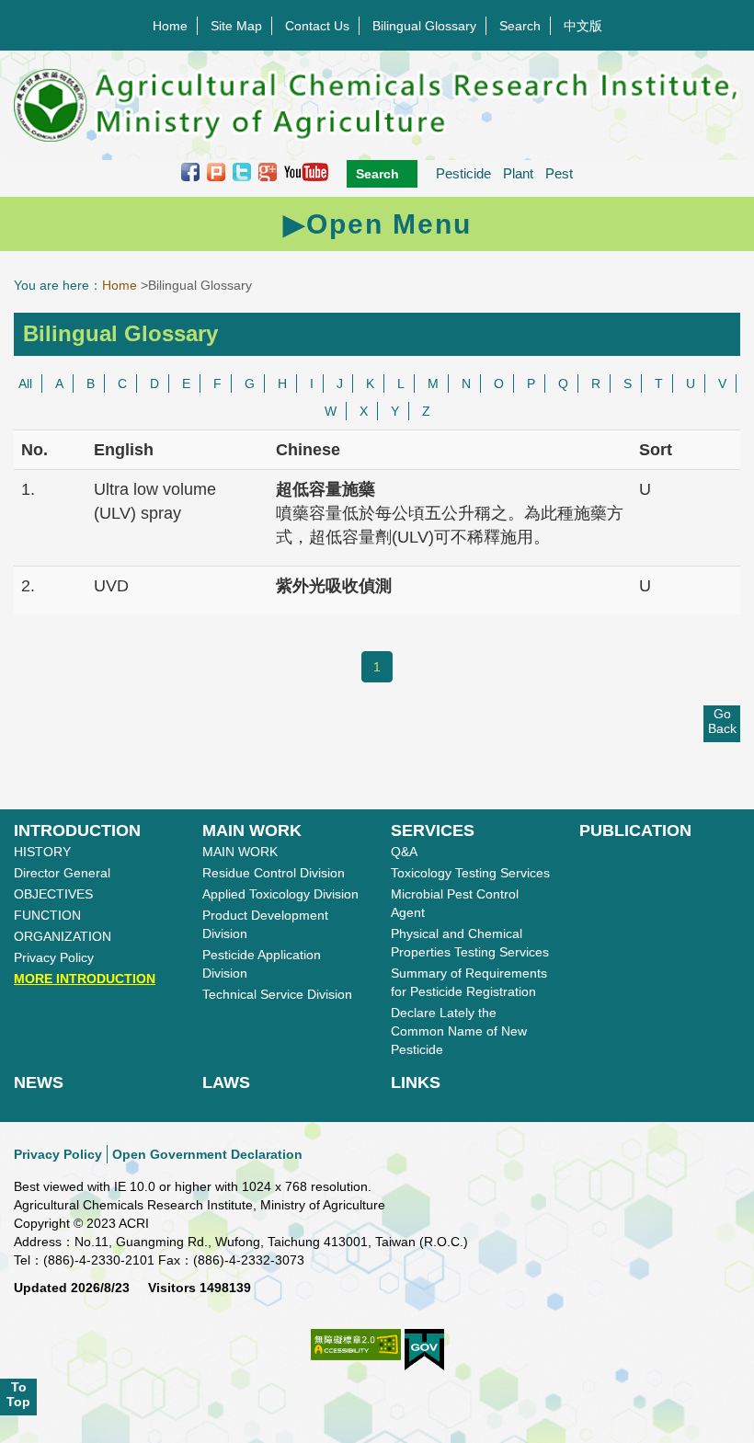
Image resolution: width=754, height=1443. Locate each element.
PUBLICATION (635, 830)
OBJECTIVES (53, 894)
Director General (62, 872)
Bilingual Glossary (424, 25)
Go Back (722, 721)
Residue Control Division (273, 872)
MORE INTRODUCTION (84, 978)
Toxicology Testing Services (470, 872)
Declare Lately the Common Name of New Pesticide (459, 1031)
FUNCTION (47, 915)
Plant (518, 173)
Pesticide (463, 173)
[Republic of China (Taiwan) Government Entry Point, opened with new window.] (424, 1349)
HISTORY (42, 851)
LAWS (226, 1082)
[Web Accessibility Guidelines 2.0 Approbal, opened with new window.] (356, 1354)
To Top (18, 1394)
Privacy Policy (54, 957)
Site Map (236, 25)
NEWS (38, 1082)
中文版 (583, 25)
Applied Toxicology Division (280, 894)
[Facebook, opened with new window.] (190, 171)
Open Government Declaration (207, 1154)
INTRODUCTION (77, 830)
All (25, 383)
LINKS (415, 1082)
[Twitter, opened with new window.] (242, 171)
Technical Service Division (277, 994)
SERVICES (432, 830)
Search (520, 25)
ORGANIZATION (62, 936)
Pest (559, 173)
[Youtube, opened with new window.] (306, 171)
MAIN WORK (252, 830)
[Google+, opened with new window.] (267, 171)
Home (170, 25)
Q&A (404, 851)
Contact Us (317, 25)
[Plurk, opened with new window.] (216, 171)
